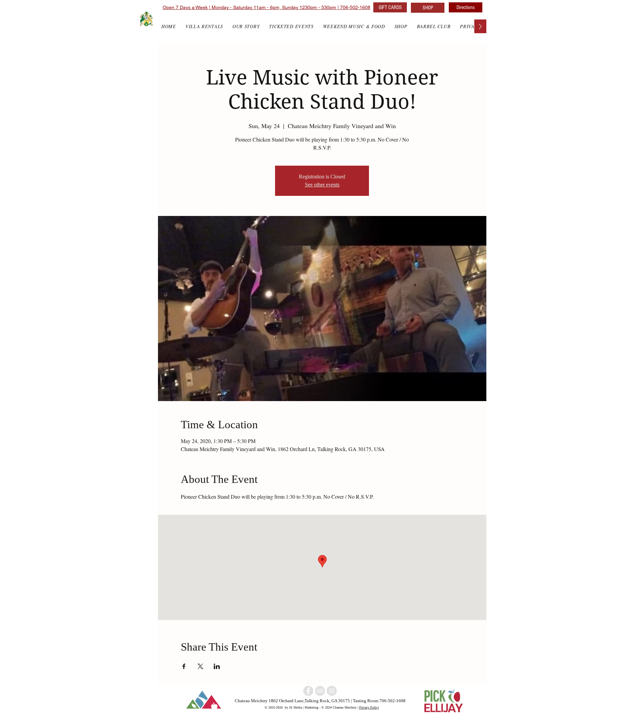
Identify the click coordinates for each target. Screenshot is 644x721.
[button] (401, 26)
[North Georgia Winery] (320, 691)
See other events (322, 184)
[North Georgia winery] (308, 691)
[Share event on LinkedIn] (217, 666)
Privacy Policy (369, 707)
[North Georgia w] (332, 691)
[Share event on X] (200, 666)
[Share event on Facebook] (184, 666)
